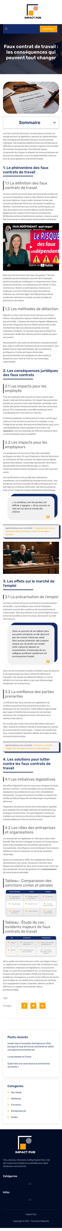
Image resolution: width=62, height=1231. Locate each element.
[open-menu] (6, 29)
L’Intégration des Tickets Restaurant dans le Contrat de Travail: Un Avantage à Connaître (30, 531)
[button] (54, 123)
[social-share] (24, 1006)
